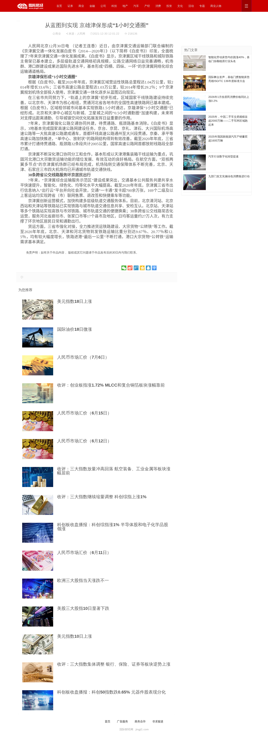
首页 (59, 5)
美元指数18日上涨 (74, 301)
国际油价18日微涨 (74, 329)
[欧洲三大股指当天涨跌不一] (37, 589)
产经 (147, 5)
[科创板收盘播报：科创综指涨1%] (37, 533)
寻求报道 (157, 721)
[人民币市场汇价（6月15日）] (37, 421)
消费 (158, 5)
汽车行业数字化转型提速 (223, 156)
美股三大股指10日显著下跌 (83, 608)
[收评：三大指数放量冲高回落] (37, 477)
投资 (169, 5)
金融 (92, 5)
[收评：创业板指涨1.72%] (37, 393)
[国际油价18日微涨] (37, 337)
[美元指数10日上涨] (37, 644)
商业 (81, 5)
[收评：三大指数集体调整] (37, 672)
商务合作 (140, 721)
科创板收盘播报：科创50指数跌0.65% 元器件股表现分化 (111, 692)
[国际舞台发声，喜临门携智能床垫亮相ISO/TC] (194, 82)
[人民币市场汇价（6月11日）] (37, 561)
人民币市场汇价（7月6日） (83, 357)
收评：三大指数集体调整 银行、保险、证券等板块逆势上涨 (113, 664)
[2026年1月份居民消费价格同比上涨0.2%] (194, 102)
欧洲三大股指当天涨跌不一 (83, 580)
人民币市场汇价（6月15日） (84, 413)
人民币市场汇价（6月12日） (84, 440)
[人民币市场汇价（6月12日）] (37, 449)
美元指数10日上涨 (74, 636)
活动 (191, 5)
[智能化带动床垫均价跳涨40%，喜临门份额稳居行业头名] (194, 62)
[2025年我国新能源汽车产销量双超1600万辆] (194, 142)
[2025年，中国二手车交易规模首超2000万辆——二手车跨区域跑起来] (194, 122)
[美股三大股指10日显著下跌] (37, 616)
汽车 (136, 5)
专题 (202, 5)
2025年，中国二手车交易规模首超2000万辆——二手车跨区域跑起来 (228, 120)
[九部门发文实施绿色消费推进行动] (194, 182)
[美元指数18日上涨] (37, 310)
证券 (70, 5)
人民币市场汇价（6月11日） (84, 552)
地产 (125, 5)
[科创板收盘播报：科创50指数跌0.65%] (37, 700)
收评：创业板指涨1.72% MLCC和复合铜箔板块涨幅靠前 (111, 385)
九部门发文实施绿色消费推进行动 (229, 176)
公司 (103, 5)
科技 (114, 5)
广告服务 (122, 721)
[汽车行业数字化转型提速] (194, 162)
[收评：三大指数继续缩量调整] (37, 505)
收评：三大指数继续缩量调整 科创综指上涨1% (102, 496)
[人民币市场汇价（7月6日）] (37, 365)
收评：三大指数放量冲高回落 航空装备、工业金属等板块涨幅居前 (113, 470)
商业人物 (215, 5)
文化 (180, 5)
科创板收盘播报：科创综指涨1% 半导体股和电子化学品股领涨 (112, 526)
